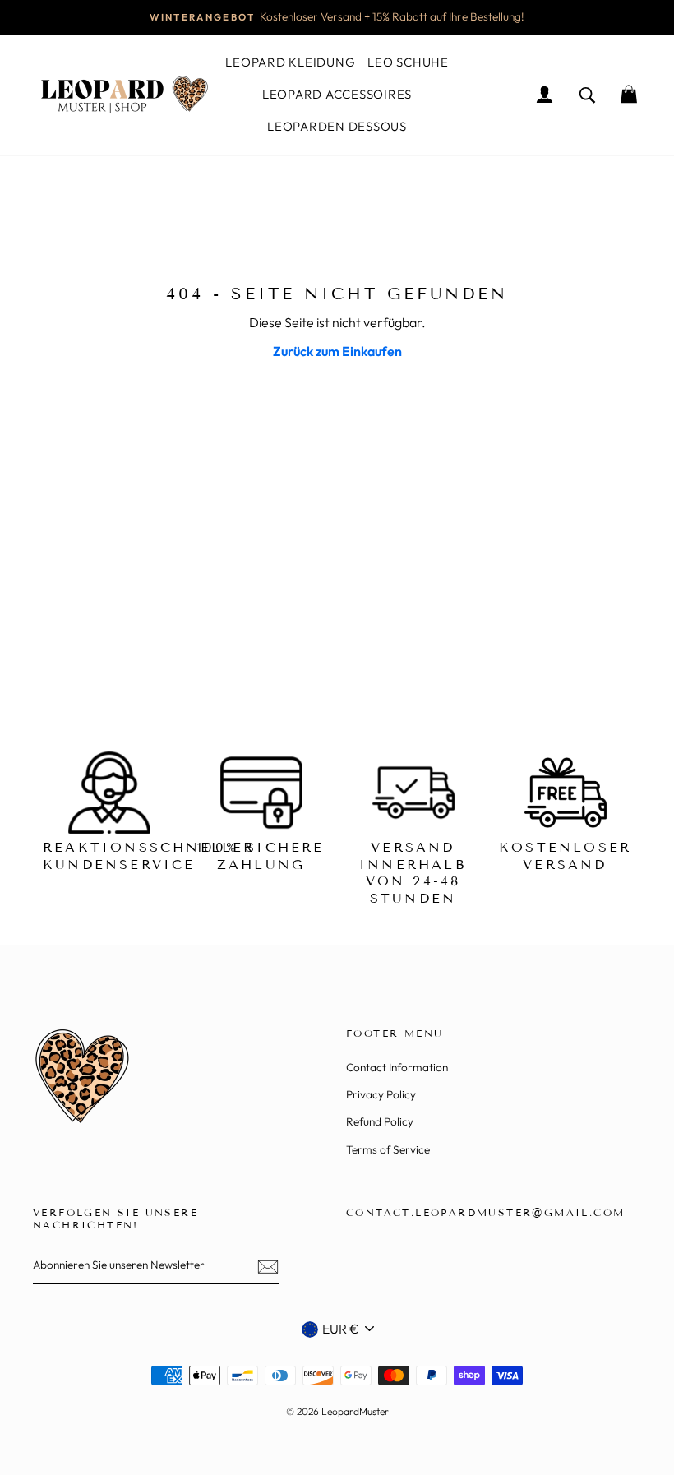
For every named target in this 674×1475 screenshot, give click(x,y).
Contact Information (397, 1067)
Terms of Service (388, 1149)
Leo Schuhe (408, 62)
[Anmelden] (268, 1266)
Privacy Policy (381, 1094)
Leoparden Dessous (337, 126)
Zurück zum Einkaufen (337, 351)
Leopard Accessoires (337, 94)
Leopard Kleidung (290, 62)
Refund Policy (379, 1121)
